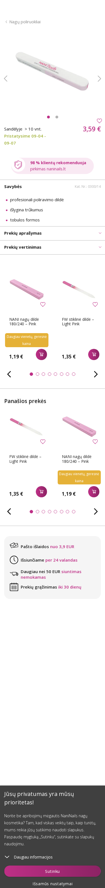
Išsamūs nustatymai (52, 883)
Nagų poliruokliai (25, 21)
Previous (5, 78)
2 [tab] (57, 117)
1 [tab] (48, 117)
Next (99, 78)
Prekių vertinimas (22, 247)
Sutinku (52, 871)
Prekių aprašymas (23, 233)
